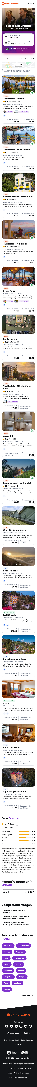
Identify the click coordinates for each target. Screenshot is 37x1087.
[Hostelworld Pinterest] (25, 1026)
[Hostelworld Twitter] (11, 1026)
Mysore (7, 952)
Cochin (7, 989)
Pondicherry (23, 946)
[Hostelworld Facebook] (6, 1026)
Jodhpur (17, 983)
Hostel (6, 96)
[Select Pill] (29, 3)
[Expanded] (4, 59)
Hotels (17, 1040)
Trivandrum (19, 958)
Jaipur (6, 964)
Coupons (20, 1068)
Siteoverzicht (24, 1073)
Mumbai (18, 964)
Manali (21, 971)
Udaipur (22, 977)
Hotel (5, 568)
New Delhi (8, 946)
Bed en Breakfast (9, 612)
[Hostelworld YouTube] (20, 1026)
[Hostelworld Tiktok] (30, 1026)
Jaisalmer (8, 971)
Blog (5, 1040)
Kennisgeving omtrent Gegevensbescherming (18, 1063)
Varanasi (19, 952)
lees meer (26, 71)
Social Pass (18, 1045)
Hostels (11, 1040)
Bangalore (8, 977)
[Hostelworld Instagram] (16, 1026)
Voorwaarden (10, 1068)
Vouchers (27, 1068)
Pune (6, 958)
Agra (6, 983)
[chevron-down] (17, 825)
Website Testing (13, 1073)
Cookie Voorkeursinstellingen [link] (18, 1077)
